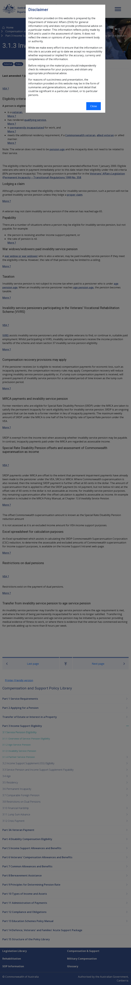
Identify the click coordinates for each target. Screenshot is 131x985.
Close (93, 106)
